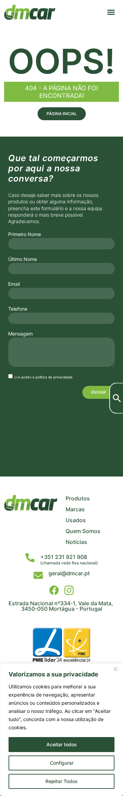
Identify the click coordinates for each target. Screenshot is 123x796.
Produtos (78, 498)
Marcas (75, 509)
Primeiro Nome (24, 234)
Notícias (76, 542)
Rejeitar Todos (61, 781)
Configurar (61, 763)
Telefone (17, 309)
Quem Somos (83, 531)
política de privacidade (54, 377)
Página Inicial (61, 113)
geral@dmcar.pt (69, 573)
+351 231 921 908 (63, 556)
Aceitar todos (61, 744)
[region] (61, 729)
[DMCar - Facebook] (54, 590)
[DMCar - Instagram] (69, 590)
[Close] (116, 669)
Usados (76, 520)
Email (14, 284)
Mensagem (20, 333)
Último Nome (22, 259)
